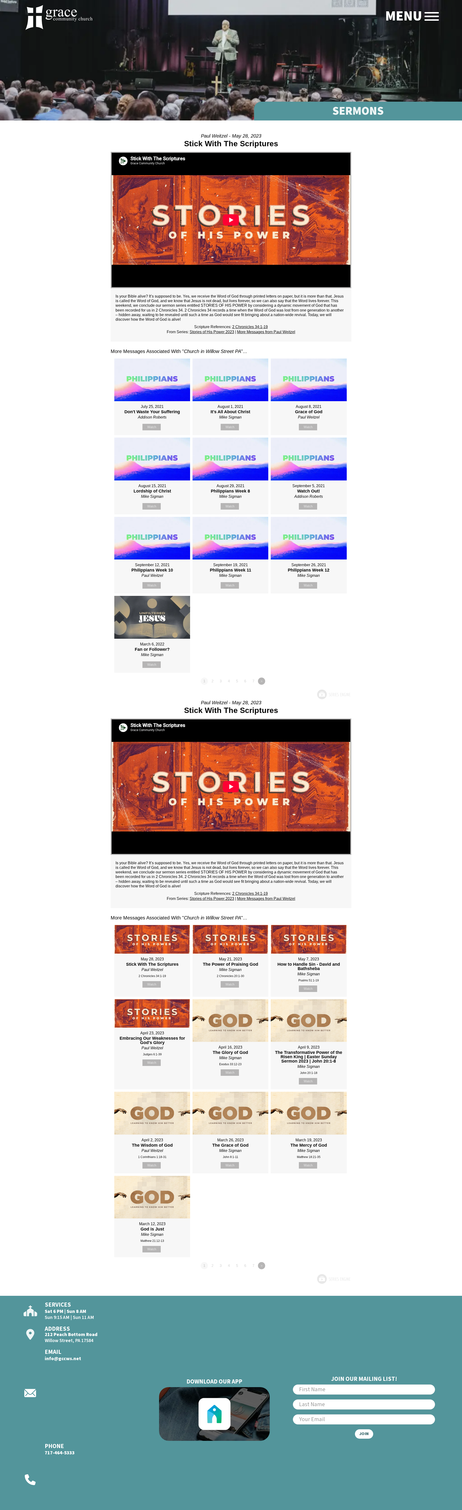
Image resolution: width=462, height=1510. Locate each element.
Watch (151, 427)
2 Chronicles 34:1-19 (250, 327)
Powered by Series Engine (333, 694)
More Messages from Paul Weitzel (266, 332)
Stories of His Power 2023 (212, 332)
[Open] (431, 16)
